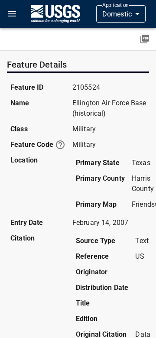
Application (115, 5)
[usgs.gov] (55, 13)
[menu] (12, 13)
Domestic (117, 14)
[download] (144, 39)
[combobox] (121, 14)
